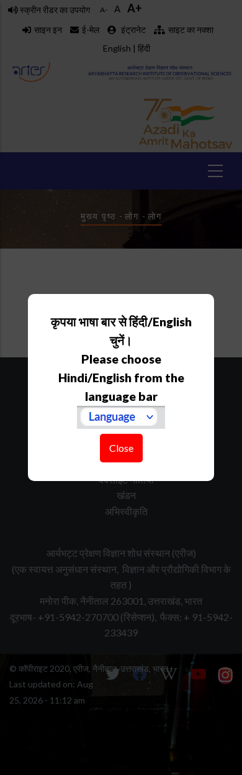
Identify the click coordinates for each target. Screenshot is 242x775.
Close (121, 448)
